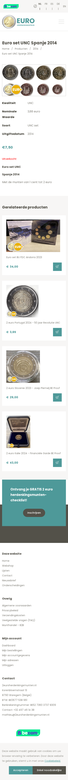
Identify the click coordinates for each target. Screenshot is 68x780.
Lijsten (6, 570)
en (64, 6)
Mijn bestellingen (12, 650)
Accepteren (20, 770)
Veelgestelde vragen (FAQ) (18, 620)
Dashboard (8, 645)
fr (46, 4)
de (58, 4)
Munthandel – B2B (13, 625)
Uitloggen (8, 665)
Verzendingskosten (13, 615)
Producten (21, 49)
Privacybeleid (10, 610)
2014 (35, 49)
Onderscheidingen (13, 585)
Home (5, 49)
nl (39, 4)
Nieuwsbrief (9, 580)
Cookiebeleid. (52, 761)
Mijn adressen (10, 660)
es (52, 4)
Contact (7, 575)
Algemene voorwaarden (16, 605)
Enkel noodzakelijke (49, 770)
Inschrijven (34, 513)
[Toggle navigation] (61, 21)
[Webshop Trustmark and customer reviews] (14, 6)
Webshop (8, 565)
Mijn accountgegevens (16, 655)
